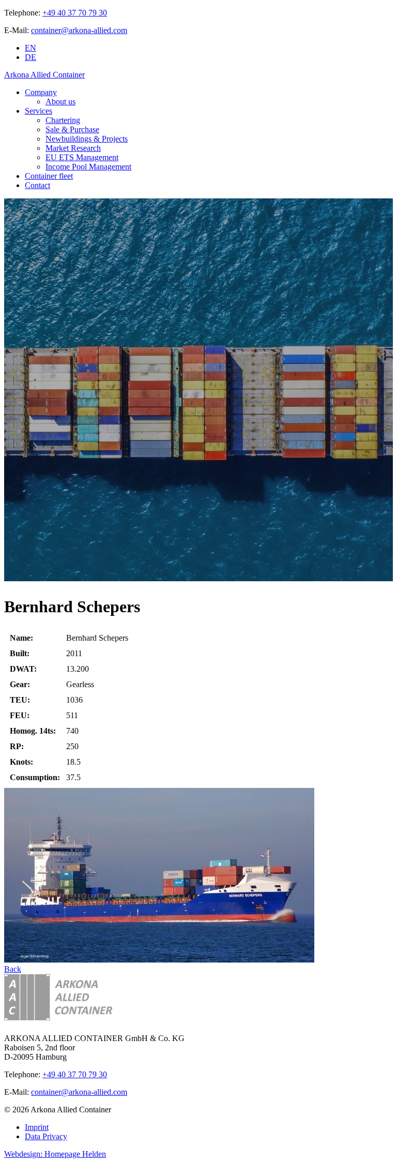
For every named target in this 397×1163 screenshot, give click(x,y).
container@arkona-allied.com (79, 30)
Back (12, 969)
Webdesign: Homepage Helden (55, 1154)
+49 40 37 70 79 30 (74, 12)
